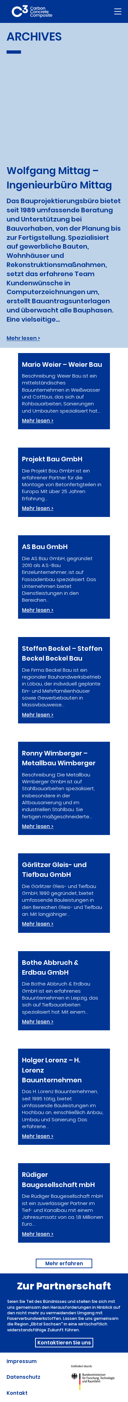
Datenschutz (23, 1377)
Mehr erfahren (64, 1263)
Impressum (22, 1361)
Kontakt (17, 1393)
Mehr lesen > (23, 338)
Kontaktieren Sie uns (64, 1342)
